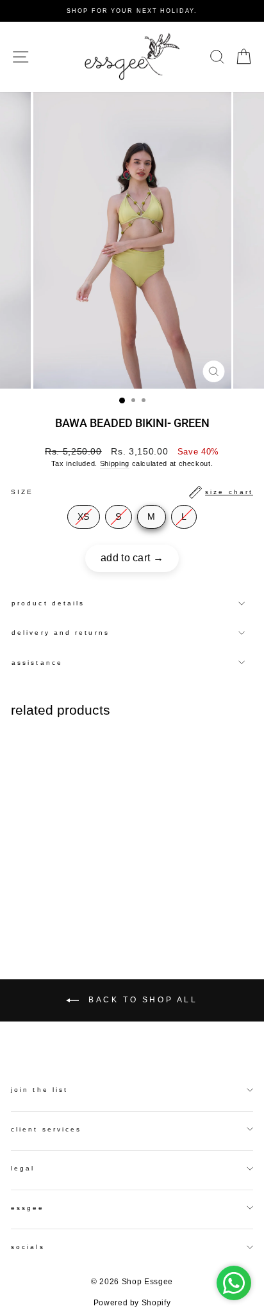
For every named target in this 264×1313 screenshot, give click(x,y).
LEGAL (23, 1168)
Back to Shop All (140, 999)
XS (84, 516)
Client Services (46, 1129)
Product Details (48, 603)
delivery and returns (61, 632)
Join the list (39, 1089)
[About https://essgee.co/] (132, 57)
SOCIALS (28, 1246)
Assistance (37, 662)
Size (132, 491)
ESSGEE (28, 1207)
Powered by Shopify (132, 1302)
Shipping (114, 463)
